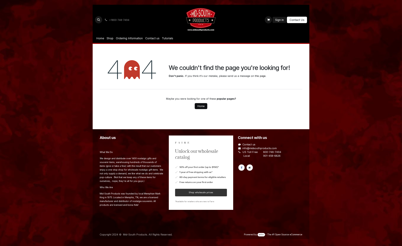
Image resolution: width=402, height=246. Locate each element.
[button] (98, 19)
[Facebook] (241, 167)
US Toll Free (250, 152)
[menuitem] (100, 38)
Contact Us (297, 20)
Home (201, 106)
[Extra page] (250, 167)
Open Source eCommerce (288, 234)
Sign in (279, 20)
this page (260, 75)
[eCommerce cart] (268, 19)
